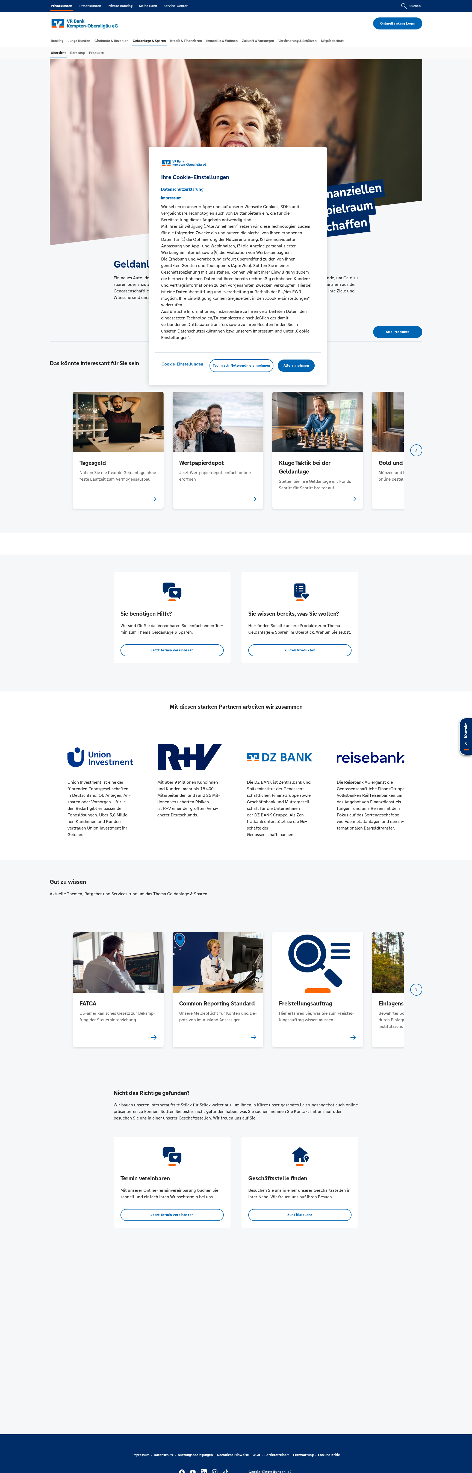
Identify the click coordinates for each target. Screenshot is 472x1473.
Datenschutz (163, 1455)
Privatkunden (61, 6)
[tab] (57, 40)
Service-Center (176, 6)
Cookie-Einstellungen (182, 364)
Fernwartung (303, 1455)
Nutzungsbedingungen (195, 1455)
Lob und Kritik (329, 1455)
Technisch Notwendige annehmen (241, 366)
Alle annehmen (296, 366)
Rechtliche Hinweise (233, 1455)
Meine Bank (148, 6)
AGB (256, 1455)
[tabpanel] (118, 450)
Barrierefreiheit (276, 1455)
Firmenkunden (90, 6)
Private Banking (120, 6)
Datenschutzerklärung (182, 189)
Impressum (140, 1455)
